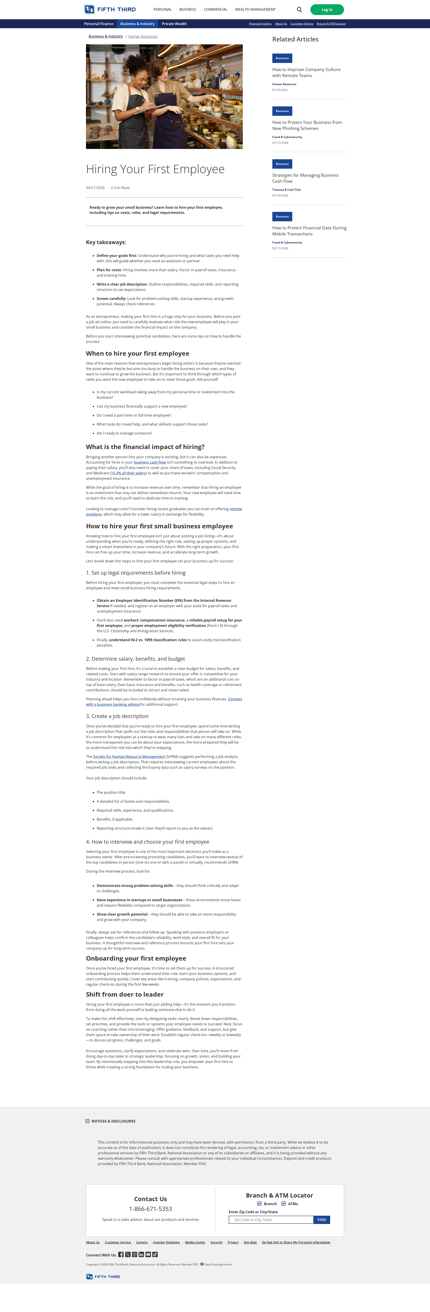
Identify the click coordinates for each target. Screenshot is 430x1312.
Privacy (233, 1242)
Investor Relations (166, 1242)
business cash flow (150, 462)
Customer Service (302, 24)
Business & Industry (137, 23)
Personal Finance (98, 23)
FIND (322, 1219)
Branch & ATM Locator (331, 24)
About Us (281, 24)
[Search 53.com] (298, 10)
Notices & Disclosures (113, 1121)
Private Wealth (174, 23)
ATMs (292, 1203)
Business (187, 9)
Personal (162, 9)
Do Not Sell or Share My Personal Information (296, 1242)
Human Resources (142, 36)
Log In (327, 9)
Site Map (250, 1242)
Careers (142, 1242)
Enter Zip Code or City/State (253, 1211)
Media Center (195, 1242)
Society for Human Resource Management (129, 756)
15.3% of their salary (128, 473)
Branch (270, 1203)
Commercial (216, 9)
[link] (310, 73)
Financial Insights (260, 24)
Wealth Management (255, 9)
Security (217, 1242)
